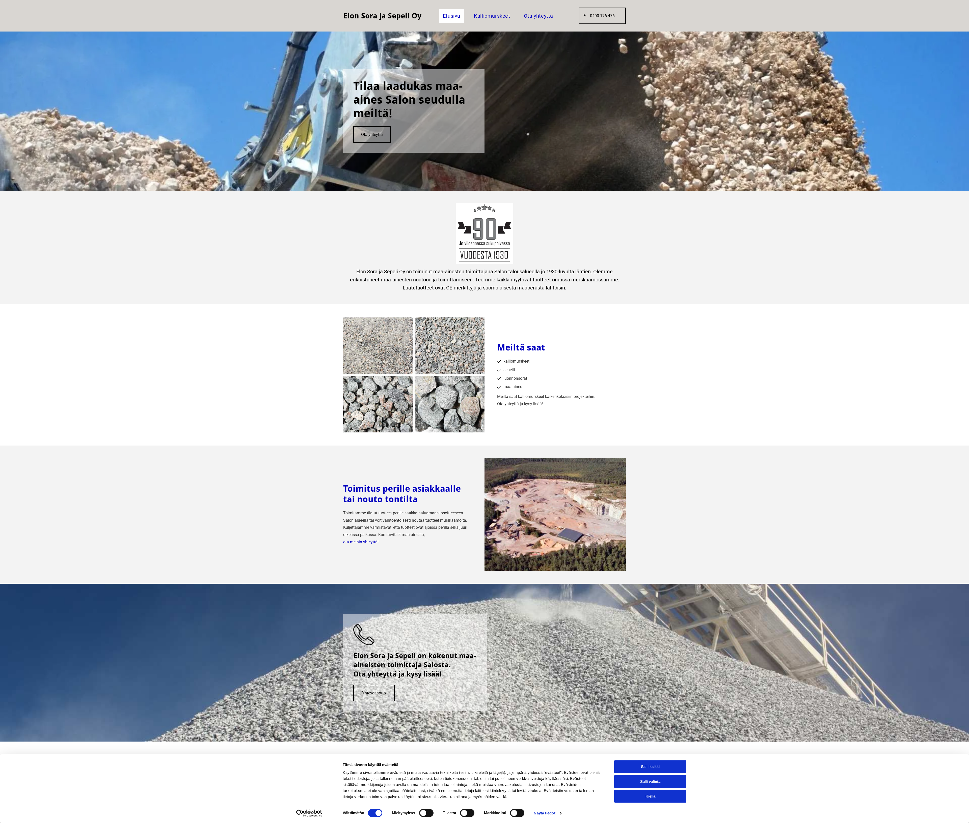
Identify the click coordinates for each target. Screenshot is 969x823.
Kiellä (650, 796)
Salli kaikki (650, 767)
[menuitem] (449, 16)
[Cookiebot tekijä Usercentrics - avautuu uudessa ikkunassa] (309, 813)
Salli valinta (650, 781)
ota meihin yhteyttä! (361, 542)
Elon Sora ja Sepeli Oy (382, 15)
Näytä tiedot (544, 813)
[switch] (426, 813)
